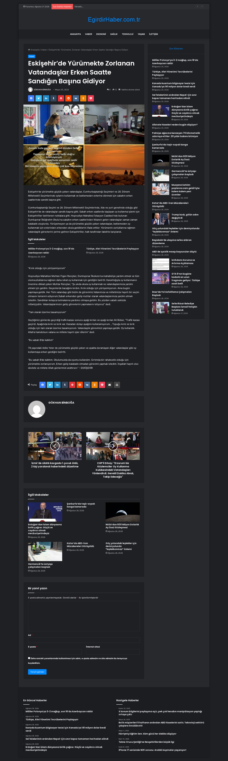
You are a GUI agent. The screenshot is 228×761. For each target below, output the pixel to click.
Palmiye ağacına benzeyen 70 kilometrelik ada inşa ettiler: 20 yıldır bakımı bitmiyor (176, 134)
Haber (88, 34)
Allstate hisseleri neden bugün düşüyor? (175, 124)
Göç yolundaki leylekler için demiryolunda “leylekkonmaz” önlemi (121, 546)
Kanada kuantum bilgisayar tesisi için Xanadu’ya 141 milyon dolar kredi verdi (111, 6)
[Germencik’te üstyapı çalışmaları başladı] (45, 551)
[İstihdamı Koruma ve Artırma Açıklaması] (160, 264)
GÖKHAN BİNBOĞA (42, 89)
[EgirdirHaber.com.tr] (114, 19)
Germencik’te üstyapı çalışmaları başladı (40, 565)
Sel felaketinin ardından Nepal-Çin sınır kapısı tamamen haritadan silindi (174, 96)
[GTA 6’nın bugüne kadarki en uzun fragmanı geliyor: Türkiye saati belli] (160, 278)
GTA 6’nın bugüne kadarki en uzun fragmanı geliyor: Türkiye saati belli (186, 278)
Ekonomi (101, 34)
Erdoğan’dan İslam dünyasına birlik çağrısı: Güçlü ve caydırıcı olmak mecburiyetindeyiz (45, 529)
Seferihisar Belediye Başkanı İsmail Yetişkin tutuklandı (184, 307)
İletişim (153, 34)
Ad (30, 635)
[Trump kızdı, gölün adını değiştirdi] (160, 219)
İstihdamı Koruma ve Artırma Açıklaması (183, 261)
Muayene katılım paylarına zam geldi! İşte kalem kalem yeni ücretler (186, 189)
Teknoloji (127, 34)
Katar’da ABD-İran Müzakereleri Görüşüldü (80, 545)
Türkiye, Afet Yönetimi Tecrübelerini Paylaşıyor (112, 248)
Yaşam (141, 34)
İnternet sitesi (93, 646)
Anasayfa (75, 34)
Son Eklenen (176, 48)
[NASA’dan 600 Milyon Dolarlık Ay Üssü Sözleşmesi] (123, 512)
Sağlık (114, 34)
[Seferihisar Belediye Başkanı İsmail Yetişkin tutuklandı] (160, 308)
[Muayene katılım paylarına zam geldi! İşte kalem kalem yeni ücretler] (160, 189)
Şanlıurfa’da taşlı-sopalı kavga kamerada (81, 505)
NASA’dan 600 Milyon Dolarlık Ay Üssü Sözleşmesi (122, 526)
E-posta (32, 646)
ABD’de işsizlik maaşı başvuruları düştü (174, 251)
